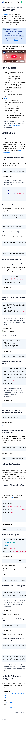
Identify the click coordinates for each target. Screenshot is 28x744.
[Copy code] (24, 170)
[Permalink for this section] (18, 67)
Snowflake (5, 14)
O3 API (12, 497)
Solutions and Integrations (8, 7)
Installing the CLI (10, 707)
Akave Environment (15, 125)
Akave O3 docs (9, 702)
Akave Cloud (21, 96)
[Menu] (25, 2)
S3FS (5, 720)
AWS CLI (6, 98)
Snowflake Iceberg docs (12, 698)
